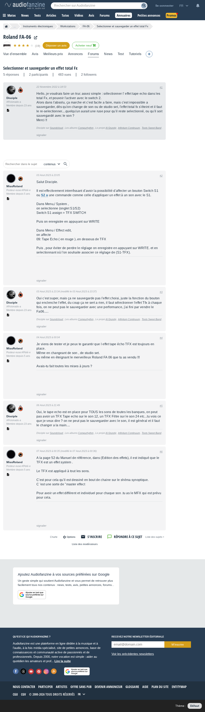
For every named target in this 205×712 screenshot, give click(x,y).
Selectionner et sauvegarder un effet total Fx (40, 68)
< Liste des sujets (154, 537)
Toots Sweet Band (151, 128)
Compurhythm (85, 128)
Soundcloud (56, 128)
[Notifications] (197, 5)
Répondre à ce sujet (128, 536)
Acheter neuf (83, 45)
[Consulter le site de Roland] (34, 37)
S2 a (44, 195)
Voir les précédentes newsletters (133, 654)
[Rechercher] (65, 164)
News (108, 54)
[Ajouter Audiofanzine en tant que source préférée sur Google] (32, 594)
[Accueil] (6, 26)
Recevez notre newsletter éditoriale (138, 636)
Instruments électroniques (38, 26)
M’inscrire (178, 644)
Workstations (67, 26)
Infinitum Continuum (129, 128)
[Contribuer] (149, 54)
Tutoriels (135, 54)
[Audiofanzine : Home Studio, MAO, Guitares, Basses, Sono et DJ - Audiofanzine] (25, 5)
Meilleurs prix (53, 54)
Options (71, 537)
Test (121, 54)
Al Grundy (111, 128)
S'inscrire (94, 536)
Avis (35, 54)
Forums (93, 54)
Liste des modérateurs (85, 544)
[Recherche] (144, 5)
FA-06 (86, 26)
